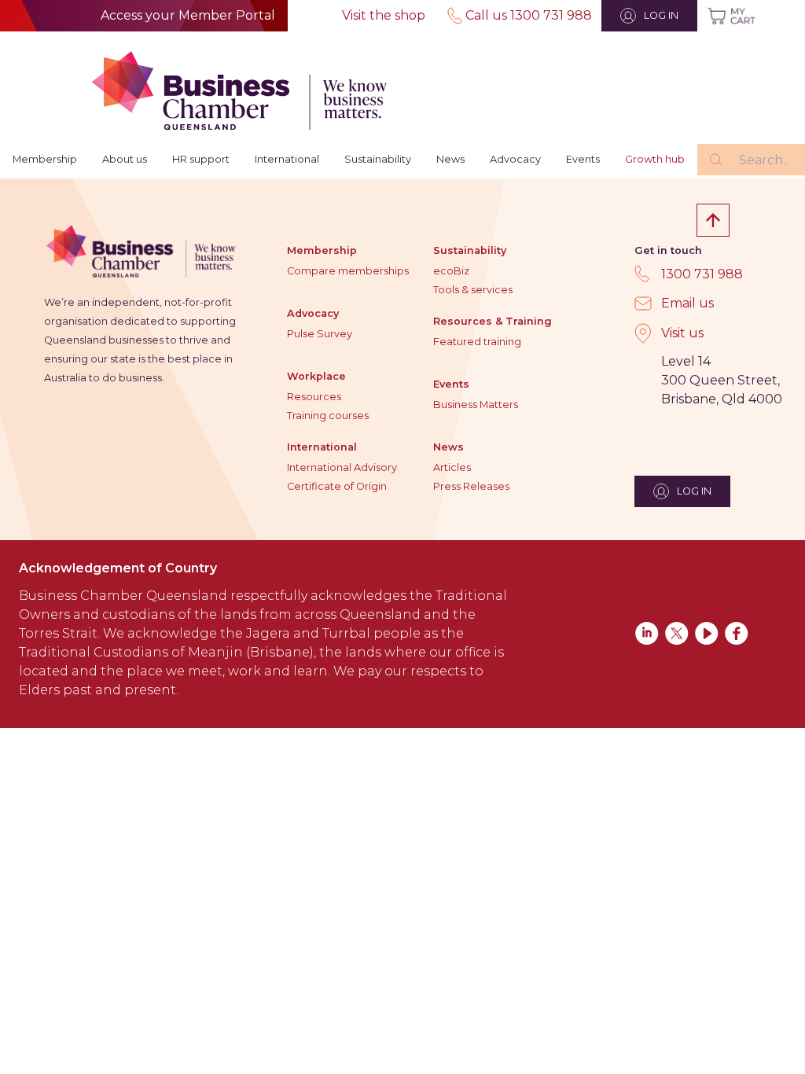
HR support (201, 159)
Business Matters (475, 404)
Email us (687, 303)
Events (583, 159)
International (287, 159)
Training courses (328, 415)
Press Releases (471, 486)
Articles (452, 467)
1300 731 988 (702, 274)
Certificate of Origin (337, 486)
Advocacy (515, 159)
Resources (314, 397)
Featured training (477, 342)
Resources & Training (492, 321)
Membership (45, 159)
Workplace (316, 376)
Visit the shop (383, 15)
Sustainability (377, 159)
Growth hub (655, 159)
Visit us (682, 333)
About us (124, 159)
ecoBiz (451, 271)
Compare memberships (348, 271)
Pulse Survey (319, 334)
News (450, 159)
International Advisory (342, 467)
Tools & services (473, 290)
